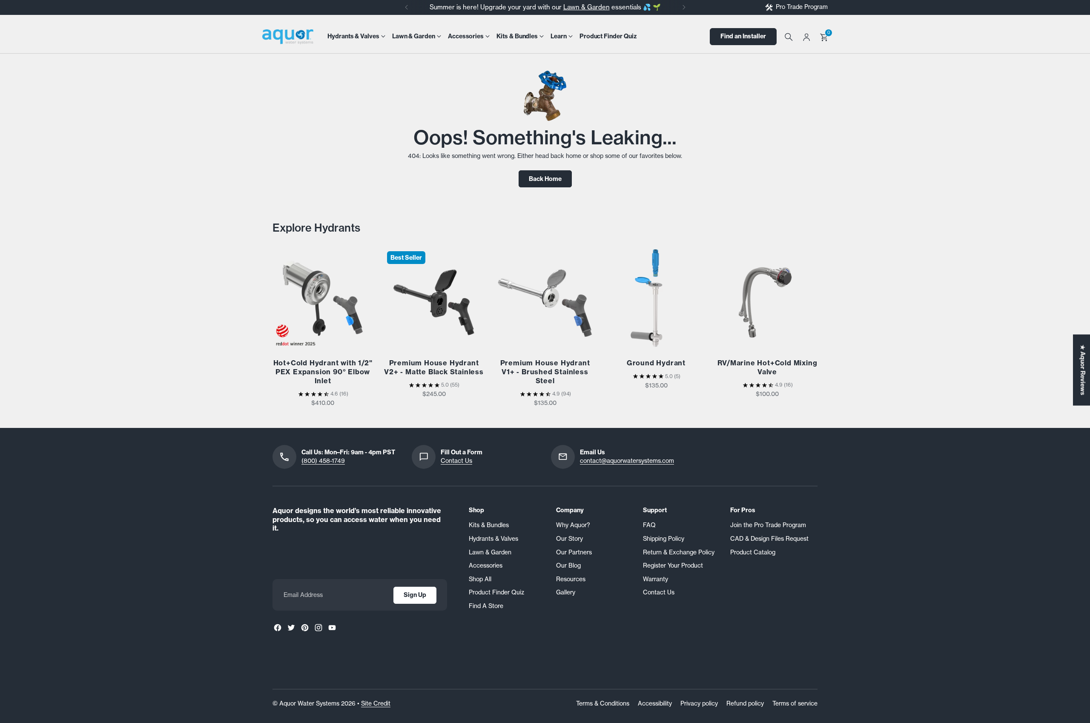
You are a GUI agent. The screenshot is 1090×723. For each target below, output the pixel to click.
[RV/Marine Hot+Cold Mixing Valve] (767, 298)
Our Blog (568, 565)
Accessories (485, 565)
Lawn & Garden (586, 7)
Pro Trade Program (802, 7)
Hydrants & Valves (493, 538)
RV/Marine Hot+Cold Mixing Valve (767, 367)
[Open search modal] (788, 36)
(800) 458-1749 (323, 461)
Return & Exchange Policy (678, 552)
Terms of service (795, 703)
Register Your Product (673, 565)
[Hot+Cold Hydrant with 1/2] (322, 298)
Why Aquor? (573, 525)
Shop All (480, 579)
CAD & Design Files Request (769, 538)
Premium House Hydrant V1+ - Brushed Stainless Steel (545, 372)
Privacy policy (699, 703)
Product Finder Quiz (496, 592)
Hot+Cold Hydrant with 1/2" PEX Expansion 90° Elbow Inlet (323, 372)
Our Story (569, 538)
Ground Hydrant (656, 363)
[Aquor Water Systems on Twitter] (291, 627)
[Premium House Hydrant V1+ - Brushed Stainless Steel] (545, 298)
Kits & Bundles (489, 525)
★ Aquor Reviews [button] (1083, 370)
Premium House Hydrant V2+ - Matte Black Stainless (434, 367)
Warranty (655, 579)
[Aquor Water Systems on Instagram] (318, 627)
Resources (570, 579)
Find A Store (486, 606)
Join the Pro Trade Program (768, 525)
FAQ (649, 525)
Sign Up (415, 595)
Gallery (565, 592)
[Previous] (406, 7)
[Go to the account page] (806, 36)
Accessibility (655, 703)
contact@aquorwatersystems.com (627, 461)
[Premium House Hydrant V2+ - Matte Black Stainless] (434, 298)
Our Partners (574, 552)
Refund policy (745, 703)
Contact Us (456, 461)
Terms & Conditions (602, 703)
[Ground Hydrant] (656, 298)
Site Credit (375, 703)
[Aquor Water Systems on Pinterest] (305, 627)
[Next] (683, 7)
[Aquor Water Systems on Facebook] (277, 627)
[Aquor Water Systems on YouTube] (332, 627)
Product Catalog (752, 552)
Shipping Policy (663, 538)
